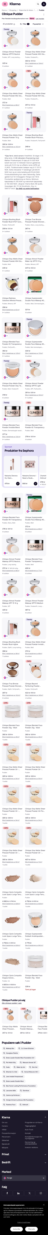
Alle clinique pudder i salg (12, 1003)
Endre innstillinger (23, 1222)
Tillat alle (31, 1229)
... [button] (35, 10)
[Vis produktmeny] (43, 14)
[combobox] (38, 24)
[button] (5, 45)
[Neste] (42, 470)
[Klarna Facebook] (7, 1193)
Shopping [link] (12, 10)
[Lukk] (43, 1204)
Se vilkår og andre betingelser (27, 189)
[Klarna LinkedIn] (18, 1193)
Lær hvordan (40, 18)
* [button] (34, 63)
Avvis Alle (16, 1229)
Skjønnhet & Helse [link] (26, 10)
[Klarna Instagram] (40, 1193)
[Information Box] (14, 24)
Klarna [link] (4, 10)
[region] (24, 1218)
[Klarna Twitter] (29, 1193)
